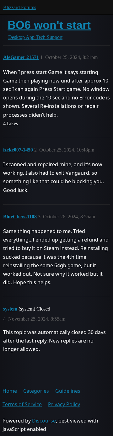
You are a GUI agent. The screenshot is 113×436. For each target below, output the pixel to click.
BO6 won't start (49, 25)
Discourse (44, 420)
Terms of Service (22, 404)
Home (10, 390)
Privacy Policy (64, 404)
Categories (36, 390)
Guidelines (67, 390)
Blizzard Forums (19, 7)
